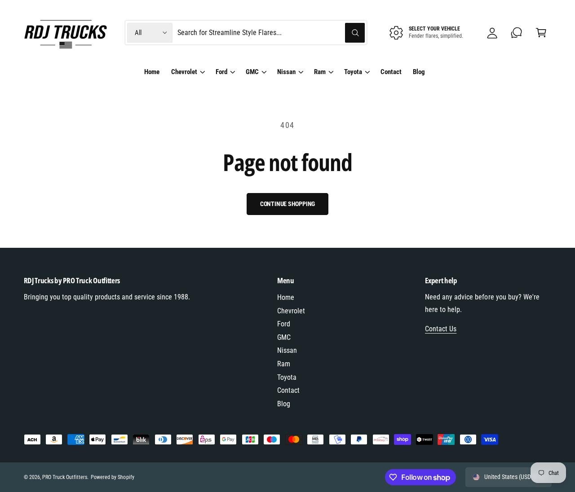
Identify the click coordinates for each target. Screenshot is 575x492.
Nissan (286, 72)
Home (285, 297)
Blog (283, 404)
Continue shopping (287, 203)
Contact (288, 390)
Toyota (353, 72)
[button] (541, 32)
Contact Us (440, 329)
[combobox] (271, 32)
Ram (320, 72)
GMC (252, 72)
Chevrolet (184, 72)
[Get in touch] (516, 32)
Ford (221, 72)
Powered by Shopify (112, 477)
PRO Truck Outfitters (64, 477)
